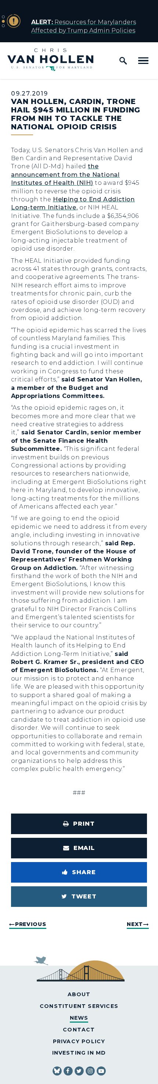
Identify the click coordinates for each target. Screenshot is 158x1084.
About (79, 994)
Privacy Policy (79, 1041)
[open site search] (123, 60)
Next (135, 924)
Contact (79, 1029)
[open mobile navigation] (143, 60)
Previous (30, 924)
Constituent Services (79, 1006)
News (79, 1018)
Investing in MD (79, 1052)
